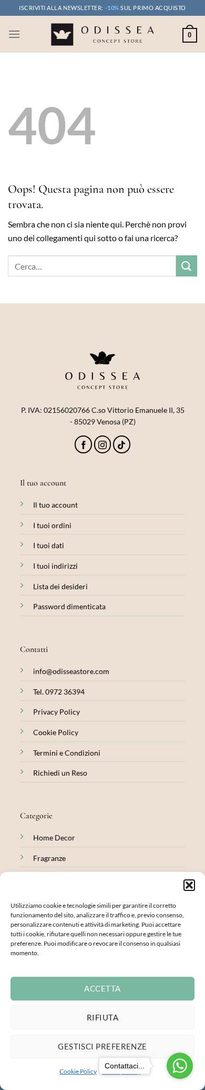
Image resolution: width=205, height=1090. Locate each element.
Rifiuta (102, 1017)
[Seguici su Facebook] (83, 444)
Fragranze (49, 858)
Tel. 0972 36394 (59, 691)
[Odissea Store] (102, 34)
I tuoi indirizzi (55, 565)
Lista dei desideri (60, 586)
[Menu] (14, 34)
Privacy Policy (56, 711)
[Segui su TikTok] (121, 444)
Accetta (102, 988)
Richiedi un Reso (60, 772)
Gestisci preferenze (102, 1046)
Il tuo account (55, 504)
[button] (189, 885)
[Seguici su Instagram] (102, 444)
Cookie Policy (78, 1071)
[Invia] (186, 265)
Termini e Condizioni (66, 752)
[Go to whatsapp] (180, 1066)
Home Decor (54, 837)
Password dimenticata (69, 606)
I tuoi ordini (52, 525)
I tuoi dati (48, 545)
